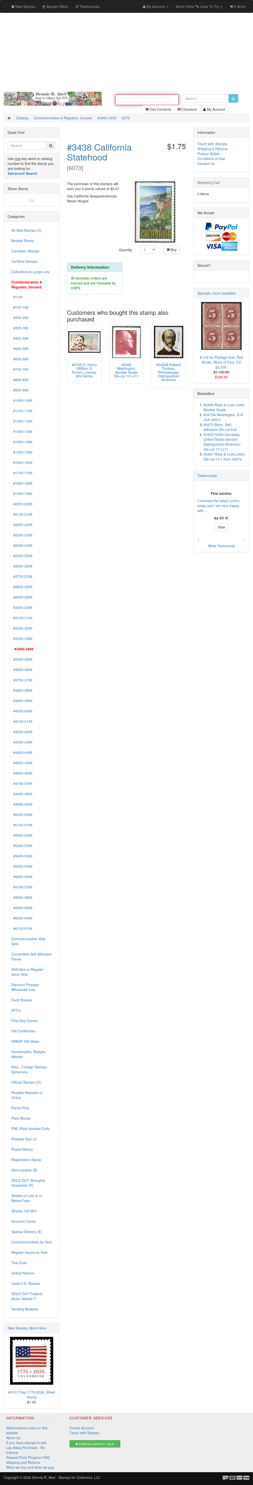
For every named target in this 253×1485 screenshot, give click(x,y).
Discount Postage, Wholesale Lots (25, 987)
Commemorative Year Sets (28, 941)
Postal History (22, 1149)
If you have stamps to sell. (26, 1442)
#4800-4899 (21, 793)
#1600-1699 (21, 462)
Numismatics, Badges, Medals (28, 1054)
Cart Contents (159, 109)
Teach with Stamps (212, 143)
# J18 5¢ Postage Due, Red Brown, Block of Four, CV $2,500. (221, 362)
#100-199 (19, 307)
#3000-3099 (21, 607)
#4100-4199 (21, 721)
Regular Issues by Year (29, 1252)
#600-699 (19, 358)
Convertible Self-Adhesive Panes (31, 956)
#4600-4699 (21, 773)
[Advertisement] (126, 52)
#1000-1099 (21, 400)
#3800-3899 (21, 690)
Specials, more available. (216, 293)
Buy (173, 249)
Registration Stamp (26, 1159)
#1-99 (16, 296)
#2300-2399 (21, 534)
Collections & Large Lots (30, 271)
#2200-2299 (21, 524)
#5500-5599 (21, 866)
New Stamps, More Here (27, 1328)
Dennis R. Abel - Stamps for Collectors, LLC (66, 1477)
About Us (13, 1437)
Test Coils (19, 1262)
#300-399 (19, 327)
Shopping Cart (208, 182)
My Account (215, 109)
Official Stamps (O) (26, 1082)
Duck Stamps (21, 999)
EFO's (16, 1010)
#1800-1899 (21, 483)
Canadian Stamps (25, 250)
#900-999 (19, 390)
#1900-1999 (21, 493)
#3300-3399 (21, 638)
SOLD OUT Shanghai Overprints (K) (28, 1183)
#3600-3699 (21, 669)
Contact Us (206, 163)
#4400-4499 (21, 752)
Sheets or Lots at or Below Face (26, 1198)
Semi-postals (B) (24, 1169)
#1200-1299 (21, 421)
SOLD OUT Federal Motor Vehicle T (26, 1296)
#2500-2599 (21, 555)
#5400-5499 (21, 855)
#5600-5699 (21, 876)
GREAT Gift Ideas (25, 1041)
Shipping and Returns (23, 1462)
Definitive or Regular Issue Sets (27, 972)
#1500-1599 (21, 452)
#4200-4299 (21, 731)
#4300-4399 (21, 742)
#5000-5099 (21, 814)
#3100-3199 (21, 617)
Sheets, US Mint (24, 1210)
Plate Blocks (20, 1118)
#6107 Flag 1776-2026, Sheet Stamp (31, 1394)
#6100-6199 (21, 928)
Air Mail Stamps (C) (26, 230)
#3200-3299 (21, 628)
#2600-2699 (21, 566)
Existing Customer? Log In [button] (96, 1444)
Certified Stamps (24, 261)
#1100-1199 (21, 410)
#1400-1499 (21, 441)
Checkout (189, 109)
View (221, 532)
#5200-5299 (21, 835)
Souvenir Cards (23, 1221)
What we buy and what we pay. (30, 1467)
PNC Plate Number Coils (30, 1128)
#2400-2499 (21, 545)
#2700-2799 (21, 576)
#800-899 (19, 379)
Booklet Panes (22, 240)
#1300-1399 (21, 431)
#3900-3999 (21, 700)
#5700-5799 (21, 886)
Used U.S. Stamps (25, 1283)
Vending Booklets (24, 1309)
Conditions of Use (211, 158)
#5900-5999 (21, 907)
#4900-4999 (21, 804)
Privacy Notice (208, 153)
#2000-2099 (21, 503)
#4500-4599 (21, 762)
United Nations (22, 1273)
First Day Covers (24, 1020)
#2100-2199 (21, 514)
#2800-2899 (21, 586)
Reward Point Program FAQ (28, 1457)
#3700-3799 (21, 679)
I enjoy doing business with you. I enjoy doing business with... (218, 510)
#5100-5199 (21, 824)
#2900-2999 (21, 597)
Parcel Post (20, 1107)
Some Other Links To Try (198, 6)
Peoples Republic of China (26, 1095)
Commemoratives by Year (31, 1241)
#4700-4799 (21, 783)
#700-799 (19, 369)
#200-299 (19, 317)
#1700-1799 (21, 472)
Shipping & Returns (212, 148)
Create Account (81, 1427)
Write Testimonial (221, 545)
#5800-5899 (21, 897)
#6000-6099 (21, 918)
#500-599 (19, 348)
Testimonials (207, 475)
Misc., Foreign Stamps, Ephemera (29, 1069)
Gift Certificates (23, 1030)
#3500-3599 (21, 659)
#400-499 (19, 338)
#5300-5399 (21, 845)
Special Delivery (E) (26, 1231)
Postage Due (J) (24, 1138)
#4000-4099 (21, 710)
